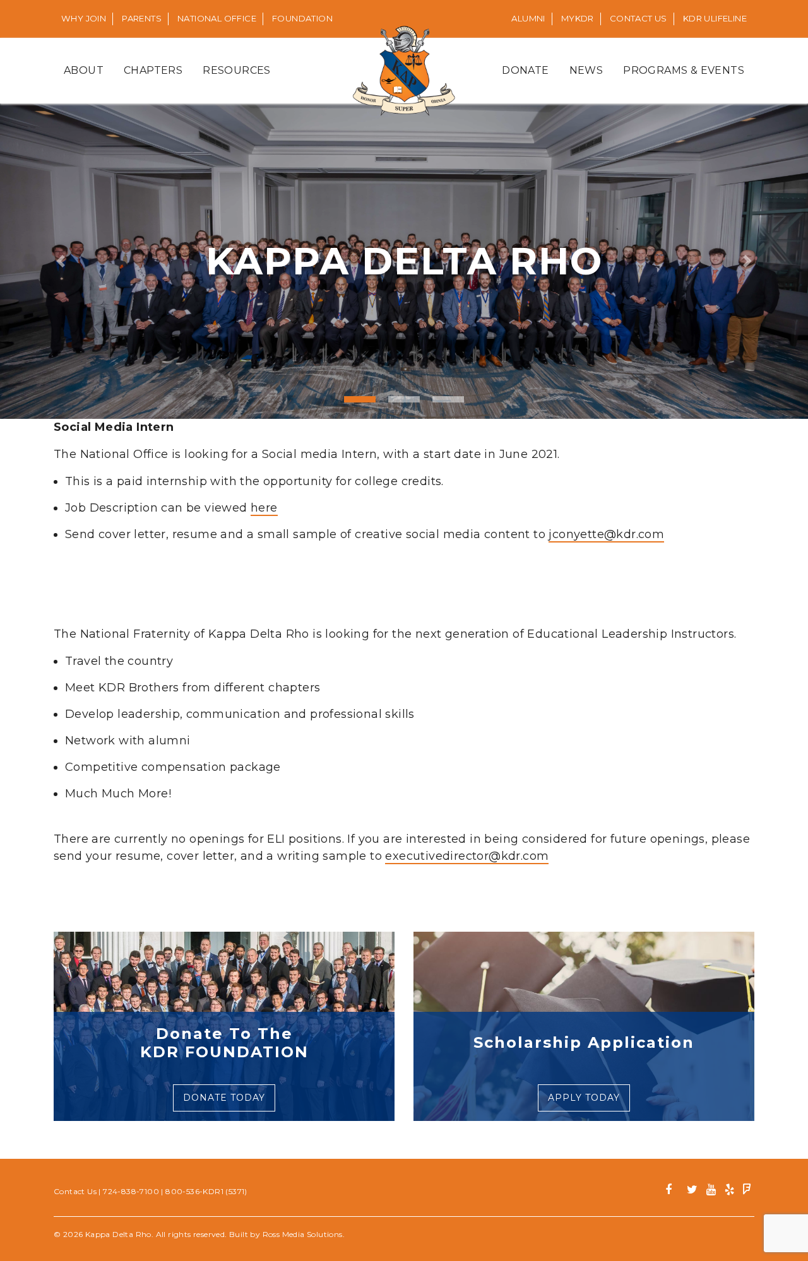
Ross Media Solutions (303, 1234)
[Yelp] (729, 1191)
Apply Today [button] (584, 1097)
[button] (60, 261)
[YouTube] (711, 1191)
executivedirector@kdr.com (467, 856)
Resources (237, 70)
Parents (142, 18)
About (84, 70)
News (586, 70)
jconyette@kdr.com (606, 534)
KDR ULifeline (715, 18)
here (264, 508)
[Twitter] (692, 1191)
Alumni (528, 18)
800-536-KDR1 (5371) (206, 1191)
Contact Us (638, 18)
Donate (525, 70)
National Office (216, 18)
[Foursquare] (747, 1191)
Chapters (153, 70)
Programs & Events (683, 70)
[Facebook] (673, 1191)
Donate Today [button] (224, 1097)
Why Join (83, 18)
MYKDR (577, 18)
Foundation (302, 18)
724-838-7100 (131, 1191)
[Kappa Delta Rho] (404, 71)
